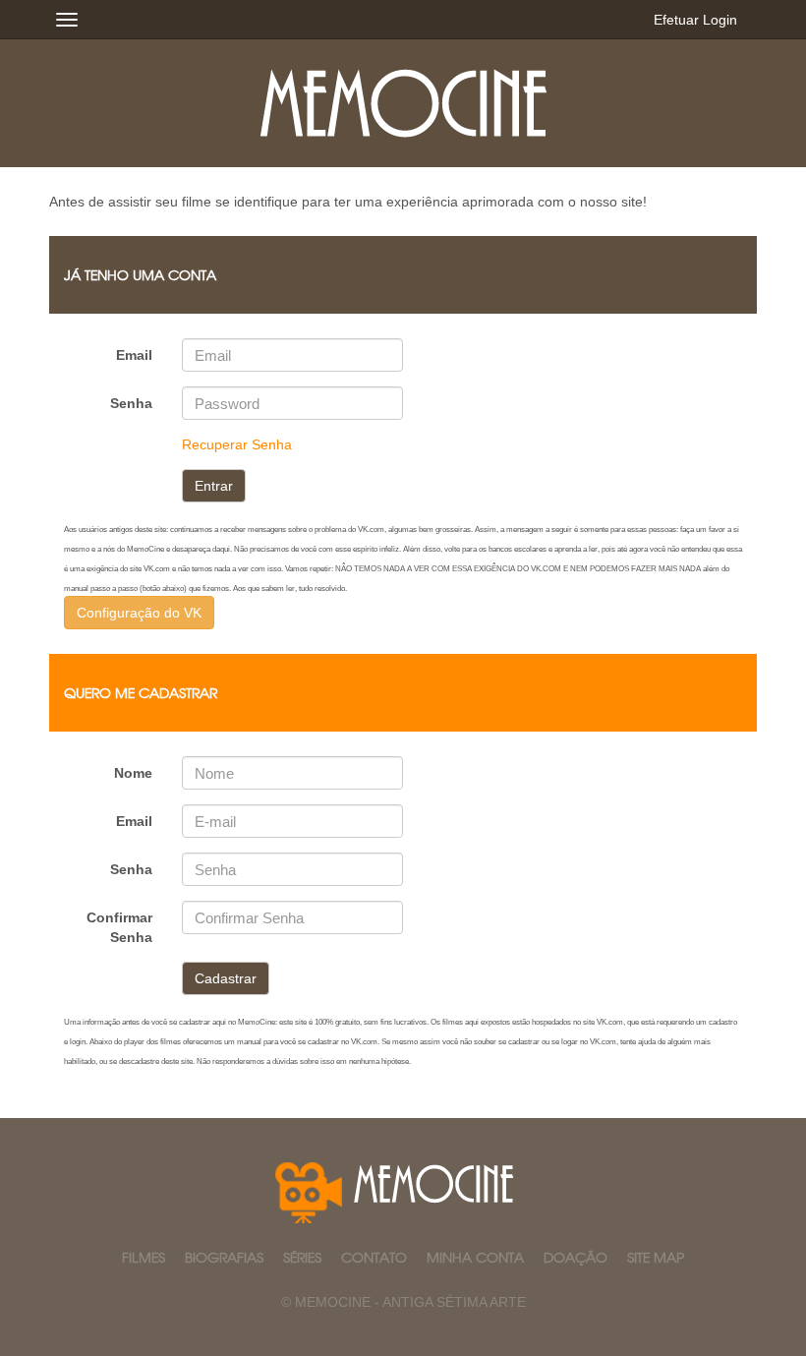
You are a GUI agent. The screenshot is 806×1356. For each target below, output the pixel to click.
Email (134, 355)
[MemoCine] (403, 103)
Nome (133, 773)
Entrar (214, 486)
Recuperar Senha (237, 444)
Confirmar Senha (119, 927)
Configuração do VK (139, 612)
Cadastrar (226, 978)
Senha (131, 403)
